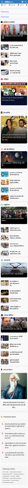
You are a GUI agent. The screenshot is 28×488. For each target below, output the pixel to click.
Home (4, 5)
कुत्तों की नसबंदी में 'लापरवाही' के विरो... (15, 361)
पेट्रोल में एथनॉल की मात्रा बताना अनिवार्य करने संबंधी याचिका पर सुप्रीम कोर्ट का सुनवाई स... (15, 426)
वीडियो (6, 79)
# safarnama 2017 (7, 474)
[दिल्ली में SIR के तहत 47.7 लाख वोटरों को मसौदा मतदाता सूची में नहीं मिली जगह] (5, 72)
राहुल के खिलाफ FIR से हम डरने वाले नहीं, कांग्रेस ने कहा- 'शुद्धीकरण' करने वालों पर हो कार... (15, 445)
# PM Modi (5, 478)
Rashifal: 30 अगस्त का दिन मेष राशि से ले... (16, 174)
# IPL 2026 (5, 472)
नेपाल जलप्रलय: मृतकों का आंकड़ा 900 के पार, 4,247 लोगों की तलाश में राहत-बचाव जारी (15, 436)
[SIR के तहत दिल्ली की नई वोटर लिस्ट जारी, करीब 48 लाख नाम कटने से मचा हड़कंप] (5, 47)
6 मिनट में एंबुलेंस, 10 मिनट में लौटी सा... (15, 308)
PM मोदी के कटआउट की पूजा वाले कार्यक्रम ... (16, 353)
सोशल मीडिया (8, 315)
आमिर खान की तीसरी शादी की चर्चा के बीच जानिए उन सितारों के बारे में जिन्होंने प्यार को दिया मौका (14, 137)
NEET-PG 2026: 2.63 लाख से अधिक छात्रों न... (13, 220)
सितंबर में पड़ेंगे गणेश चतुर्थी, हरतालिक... (15, 182)
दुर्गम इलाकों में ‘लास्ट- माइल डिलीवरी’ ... (13, 274)
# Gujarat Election (18, 474)
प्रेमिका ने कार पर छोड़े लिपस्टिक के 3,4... (15, 345)
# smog (13, 476)
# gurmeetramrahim (15, 478)
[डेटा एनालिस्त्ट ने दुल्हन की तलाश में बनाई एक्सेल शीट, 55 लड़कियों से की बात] (5, 283)
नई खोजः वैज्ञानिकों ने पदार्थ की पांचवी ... (15, 292)
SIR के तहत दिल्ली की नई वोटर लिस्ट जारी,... (16, 47)
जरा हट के (7, 260)
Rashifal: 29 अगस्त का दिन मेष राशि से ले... (16, 189)
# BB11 (18, 476)
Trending (9, 417)
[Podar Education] (5, 11)
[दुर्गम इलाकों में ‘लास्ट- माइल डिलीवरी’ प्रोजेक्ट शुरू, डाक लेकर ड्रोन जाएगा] (14, 269)
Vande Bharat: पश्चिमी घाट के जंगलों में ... (16, 338)
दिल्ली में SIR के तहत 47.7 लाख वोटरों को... (15, 72)
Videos (22, 5)
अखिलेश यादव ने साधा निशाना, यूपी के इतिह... (15, 54)
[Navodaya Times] (9, 2)
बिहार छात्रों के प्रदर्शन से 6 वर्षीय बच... (12, 329)
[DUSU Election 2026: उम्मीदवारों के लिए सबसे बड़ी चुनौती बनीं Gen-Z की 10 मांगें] (5, 245)
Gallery (13, 5)
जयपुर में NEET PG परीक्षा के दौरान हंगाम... (15, 229)
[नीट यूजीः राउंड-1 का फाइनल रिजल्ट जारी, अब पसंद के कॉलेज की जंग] (5, 253)
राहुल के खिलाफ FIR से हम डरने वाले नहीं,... (12, 37)
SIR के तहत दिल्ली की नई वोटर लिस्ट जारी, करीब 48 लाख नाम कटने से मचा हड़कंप (14, 455)
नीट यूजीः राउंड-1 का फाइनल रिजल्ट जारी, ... (15, 253)
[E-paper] (23, 2)
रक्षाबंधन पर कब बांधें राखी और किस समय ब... (16, 197)
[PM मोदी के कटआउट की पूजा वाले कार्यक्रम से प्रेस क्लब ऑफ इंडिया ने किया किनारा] (5, 354)
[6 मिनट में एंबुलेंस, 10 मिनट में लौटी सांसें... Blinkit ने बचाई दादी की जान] (5, 308)
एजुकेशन (6, 204)
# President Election (8, 482)
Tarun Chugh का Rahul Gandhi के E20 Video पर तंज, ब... (12, 99)
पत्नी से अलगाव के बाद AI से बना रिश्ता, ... (15, 300)
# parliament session (15, 472)
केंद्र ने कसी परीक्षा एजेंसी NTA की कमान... (15, 237)
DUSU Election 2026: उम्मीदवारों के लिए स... (17, 245)
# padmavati (5, 476)
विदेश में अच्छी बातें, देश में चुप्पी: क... (14, 63)
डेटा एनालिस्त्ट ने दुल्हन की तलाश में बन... (14, 283)
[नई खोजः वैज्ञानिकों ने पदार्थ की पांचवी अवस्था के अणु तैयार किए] (5, 292)
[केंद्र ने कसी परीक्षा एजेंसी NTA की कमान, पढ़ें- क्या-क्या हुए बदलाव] (5, 237)
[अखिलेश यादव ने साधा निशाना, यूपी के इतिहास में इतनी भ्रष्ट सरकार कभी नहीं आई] (5, 55)
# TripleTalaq (6, 480)
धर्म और (8, 149)
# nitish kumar (15, 480)
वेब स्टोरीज (6, 112)
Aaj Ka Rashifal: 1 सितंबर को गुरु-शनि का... (13, 164)
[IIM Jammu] (5, 17)
